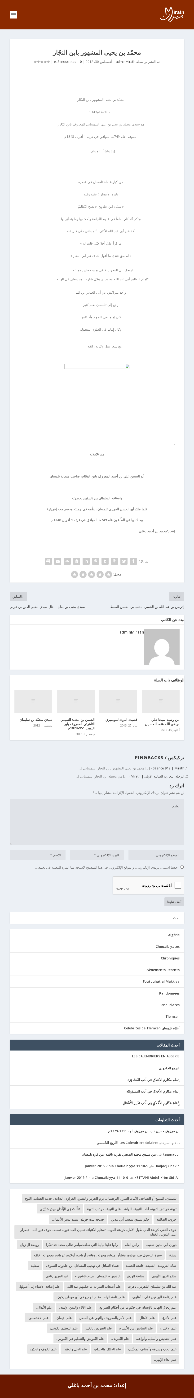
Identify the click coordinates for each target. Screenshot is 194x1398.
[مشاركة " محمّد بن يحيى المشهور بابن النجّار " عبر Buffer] (76, 561)
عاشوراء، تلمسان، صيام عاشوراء (97, 1276)
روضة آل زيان (29, 1244)
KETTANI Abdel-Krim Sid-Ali (157, 1177)
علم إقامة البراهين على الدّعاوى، (154, 1297)
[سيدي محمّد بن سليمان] (33, 701)
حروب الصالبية (166, 1219)
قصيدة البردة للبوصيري (121, 719)
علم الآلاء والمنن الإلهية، (75, 1307)
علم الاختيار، (168, 1328)
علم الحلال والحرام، (107, 1349)
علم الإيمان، (63, 1317)
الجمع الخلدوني (169, 1068)
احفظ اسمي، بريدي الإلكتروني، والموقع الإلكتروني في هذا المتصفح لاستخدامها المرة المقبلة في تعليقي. (107, 867)
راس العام (132, 1244)
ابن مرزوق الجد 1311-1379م (129, 1131)
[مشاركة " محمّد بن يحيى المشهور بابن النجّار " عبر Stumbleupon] (67, 561)
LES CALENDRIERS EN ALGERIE (156, 1056)
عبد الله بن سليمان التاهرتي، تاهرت (152, 1286)
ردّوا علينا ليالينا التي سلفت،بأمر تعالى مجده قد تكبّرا (82, 1244)
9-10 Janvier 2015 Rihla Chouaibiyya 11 (116, 1166)
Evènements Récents (163, 969)
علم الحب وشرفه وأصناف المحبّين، (152, 1349)
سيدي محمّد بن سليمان (36, 719)
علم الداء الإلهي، (165, 1359)
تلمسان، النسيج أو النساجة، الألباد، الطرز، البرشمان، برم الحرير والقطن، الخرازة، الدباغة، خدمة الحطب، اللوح (100, 1198)
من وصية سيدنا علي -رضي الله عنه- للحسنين (162, 721)
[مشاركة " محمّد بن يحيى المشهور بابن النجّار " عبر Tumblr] (105, 561)
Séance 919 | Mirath (168, 768)
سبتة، (172, 1255)
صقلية (35, 1265)
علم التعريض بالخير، (98, 1328)
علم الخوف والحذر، (43, 1349)
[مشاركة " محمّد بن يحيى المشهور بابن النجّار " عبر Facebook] (133, 561)
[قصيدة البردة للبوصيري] (118, 701)
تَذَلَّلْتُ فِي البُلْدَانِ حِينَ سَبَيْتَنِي (60, 1209)
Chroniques (170, 958)
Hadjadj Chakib (167, 1166)
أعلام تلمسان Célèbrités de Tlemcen (152, 1028)
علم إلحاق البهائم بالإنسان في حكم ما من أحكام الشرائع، (137, 1307)
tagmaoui (171, 1154)
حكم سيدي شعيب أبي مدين (130, 1219)
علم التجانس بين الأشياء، (136, 1328)
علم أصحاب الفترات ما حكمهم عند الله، (94, 1286)
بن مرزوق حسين (168, 1131)
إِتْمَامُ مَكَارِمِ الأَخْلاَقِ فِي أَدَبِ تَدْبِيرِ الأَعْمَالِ (151, 1103)
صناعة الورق (136, 1276)
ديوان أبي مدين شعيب (161, 1244)
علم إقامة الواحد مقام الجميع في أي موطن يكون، (90, 1297)
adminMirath (125, 61)
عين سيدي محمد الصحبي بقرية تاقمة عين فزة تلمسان (119, 1154)
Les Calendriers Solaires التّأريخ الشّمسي (127, 1142)
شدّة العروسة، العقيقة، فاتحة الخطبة (151, 1265)
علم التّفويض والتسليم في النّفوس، (80, 1338)
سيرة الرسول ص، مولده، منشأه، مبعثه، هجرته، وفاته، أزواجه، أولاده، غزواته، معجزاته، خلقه (98, 1255)
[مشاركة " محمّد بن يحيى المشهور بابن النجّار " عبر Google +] (114, 561)
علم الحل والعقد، (75, 1349)
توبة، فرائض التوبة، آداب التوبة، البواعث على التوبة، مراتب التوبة (131, 1209)
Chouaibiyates (168, 946)
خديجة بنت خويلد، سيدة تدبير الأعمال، (78, 1219)
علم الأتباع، (169, 1317)
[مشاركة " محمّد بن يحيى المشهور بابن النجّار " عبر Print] (48, 561)
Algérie (174, 935)
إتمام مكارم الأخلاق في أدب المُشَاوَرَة (154, 1079)
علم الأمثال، (146, 1317)
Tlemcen (172, 1016)
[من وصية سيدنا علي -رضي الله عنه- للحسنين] (161, 701)
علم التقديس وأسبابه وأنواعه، (156, 1338)
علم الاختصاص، (37, 1317)
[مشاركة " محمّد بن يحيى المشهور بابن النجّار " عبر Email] (57, 561)
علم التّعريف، (120, 1338)
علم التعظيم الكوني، (64, 1328)
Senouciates (66, 61)
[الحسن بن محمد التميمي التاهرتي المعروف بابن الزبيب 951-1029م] (76, 701)
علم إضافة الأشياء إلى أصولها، (39, 1286)
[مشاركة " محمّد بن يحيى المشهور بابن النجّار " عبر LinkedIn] (86, 561)
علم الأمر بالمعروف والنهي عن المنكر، (105, 1317)
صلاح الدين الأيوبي (163, 1276)
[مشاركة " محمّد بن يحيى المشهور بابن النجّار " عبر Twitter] (124, 561)
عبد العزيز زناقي (56, 1276)
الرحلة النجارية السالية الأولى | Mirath (157, 776)
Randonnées (169, 993)
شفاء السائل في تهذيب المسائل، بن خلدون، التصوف (82, 1265)
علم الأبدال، (44, 1307)
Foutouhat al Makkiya (161, 981)
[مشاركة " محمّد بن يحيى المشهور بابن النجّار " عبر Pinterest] (95, 561)
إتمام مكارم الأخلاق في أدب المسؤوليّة (153, 1091)
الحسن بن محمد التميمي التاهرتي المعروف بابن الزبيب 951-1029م (78, 723)
